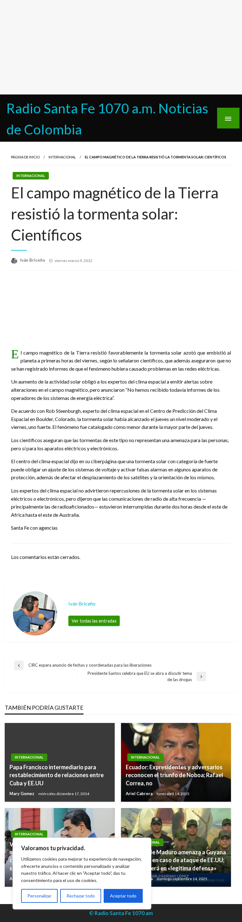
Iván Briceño (33, 260)
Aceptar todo (123, 895)
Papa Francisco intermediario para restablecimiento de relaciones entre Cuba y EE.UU (56, 775)
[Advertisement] (121, 47)
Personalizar (39, 895)
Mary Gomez (22, 793)
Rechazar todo (80, 895)
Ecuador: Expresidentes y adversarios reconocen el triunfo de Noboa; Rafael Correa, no (174, 775)
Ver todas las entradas (94, 620)
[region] (82, 873)
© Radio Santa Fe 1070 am (121, 913)
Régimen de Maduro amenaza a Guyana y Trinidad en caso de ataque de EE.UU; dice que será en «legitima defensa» (176, 860)
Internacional (62, 157)
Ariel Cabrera (139, 793)
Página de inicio (25, 157)
